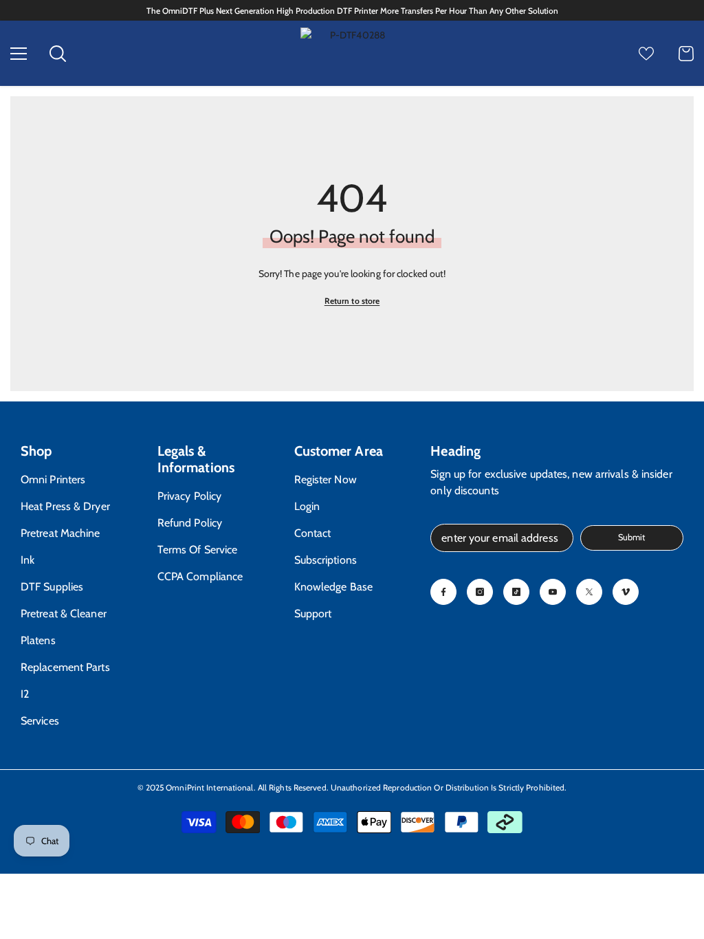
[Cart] (686, 53)
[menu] (18, 53)
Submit (631, 537)
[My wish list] (646, 53)
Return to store (352, 301)
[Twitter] (589, 592)
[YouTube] (553, 592)
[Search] (58, 53)
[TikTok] (516, 592)
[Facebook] (443, 592)
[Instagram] (480, 592)
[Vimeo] (626, 592)
